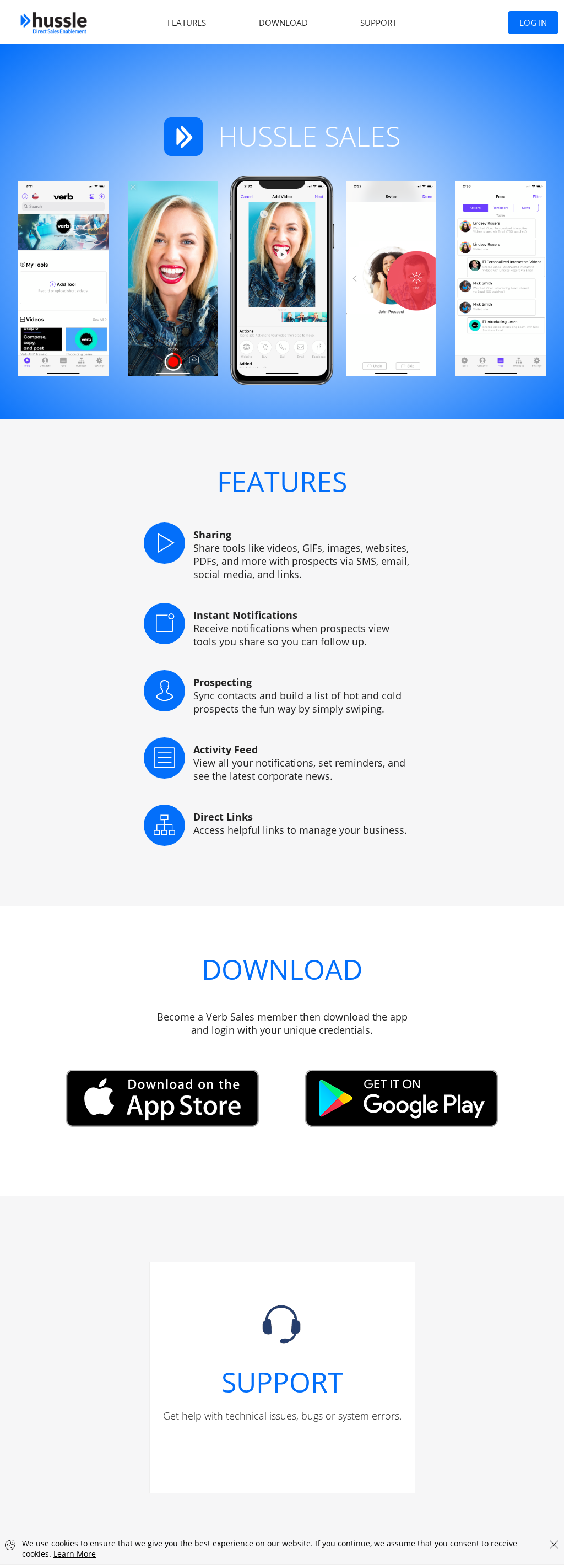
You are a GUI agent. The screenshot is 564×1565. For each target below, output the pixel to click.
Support (378, 22)
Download (283, 22)
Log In (533, 22)
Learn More (74, 1553)
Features (186, 22)
